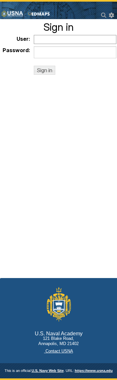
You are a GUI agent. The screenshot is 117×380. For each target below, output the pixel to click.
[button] (44, 70)
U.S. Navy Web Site (48, 371)
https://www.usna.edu (94, 371)
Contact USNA (58, 351)
